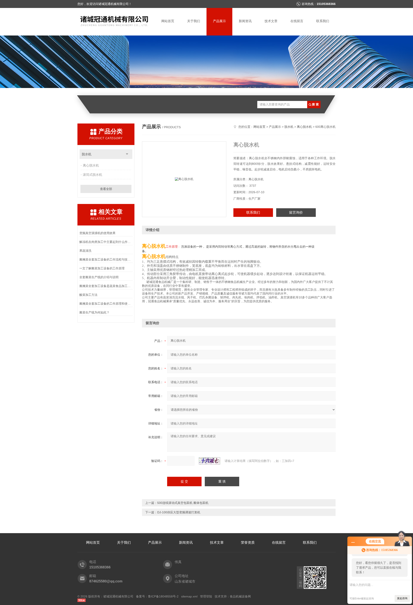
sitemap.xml (189, 596)
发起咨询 (402, 598)
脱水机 (86, 154)
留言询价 (296, 212)
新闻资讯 (245, 21)
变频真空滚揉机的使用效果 (97, 233)
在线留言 (296, 21)
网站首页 (167, 21)
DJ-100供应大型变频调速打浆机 (178, 512)
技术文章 (271, 21)
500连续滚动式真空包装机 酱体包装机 (182, 503)
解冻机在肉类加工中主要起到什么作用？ (106, 242)
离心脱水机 (91, 165)
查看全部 (106, 189)
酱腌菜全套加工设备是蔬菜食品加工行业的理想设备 (106, 286)
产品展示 (219, 21)
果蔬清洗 (85, 250)
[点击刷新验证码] (209, 461)
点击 (127, 154)
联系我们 (322, 21)
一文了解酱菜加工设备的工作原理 (102, 268)
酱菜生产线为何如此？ (94, 312)
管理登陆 (206, 596)
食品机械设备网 (240, 596)
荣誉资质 (248, 542)
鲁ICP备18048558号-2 (163, 596)
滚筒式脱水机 (92, 174)
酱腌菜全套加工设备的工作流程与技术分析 (106, 259)
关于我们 (193, 21)
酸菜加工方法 (88, 294)
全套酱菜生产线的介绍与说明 (99, 277)
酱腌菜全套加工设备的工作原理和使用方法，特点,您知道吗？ (106, 303)
